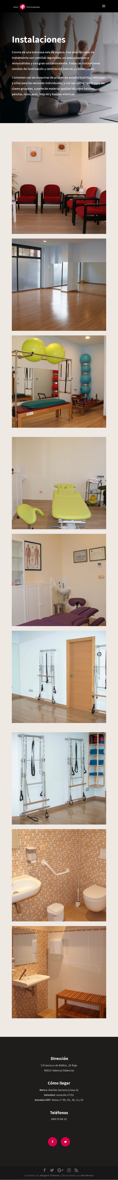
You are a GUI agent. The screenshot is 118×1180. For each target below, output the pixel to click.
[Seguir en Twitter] (65, 1141)
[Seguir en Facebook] (52, 1141)
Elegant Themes (49, 1175)
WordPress (87, 1175)
